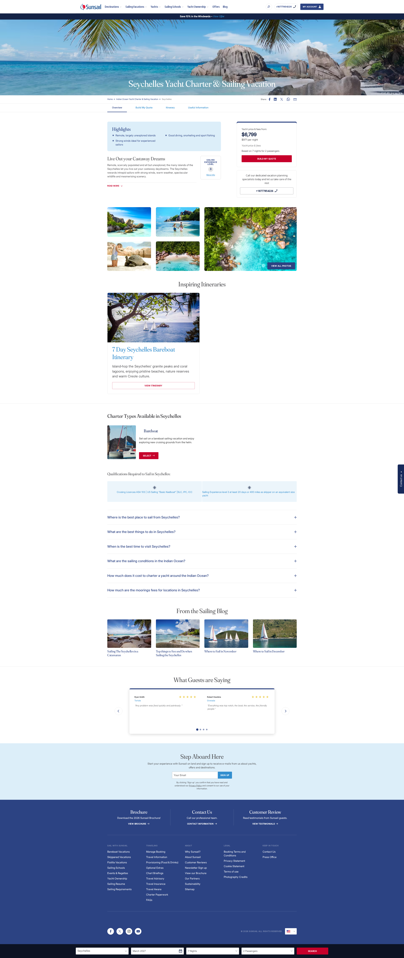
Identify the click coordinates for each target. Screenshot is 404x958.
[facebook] (110, 931)
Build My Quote (144, 107)
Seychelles (167, 99)
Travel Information (156, 857)
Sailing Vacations (134, 7)
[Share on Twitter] (281, 99)
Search (312, 951)
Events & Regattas (117, 873)
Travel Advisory (155, 878)
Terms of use (231, 871)
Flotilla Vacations (117, 862)
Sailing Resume (116, 883)
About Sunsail (193, 857)
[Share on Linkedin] (275, 99)
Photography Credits (235, 876)
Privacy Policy (195, 785)
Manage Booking (155, 851)
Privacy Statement (234, 860)
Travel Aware (153, 889)
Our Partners (192, 878)
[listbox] (102, 951)
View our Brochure (195, 873)
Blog (225, 7)
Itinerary (170, 107)
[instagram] (129, 931)
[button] (401, 479)
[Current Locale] (291, 931)
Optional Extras (154, 867)
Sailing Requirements (119, 889)
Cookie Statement (234, 866)
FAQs (149, 900)
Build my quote (266, 158)
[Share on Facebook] (269, 99)
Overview (117, 107)
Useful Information (198, 107)
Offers (216, 7)
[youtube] (138, 931)
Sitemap (189, 889)
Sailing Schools (173, 7)
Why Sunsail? (192, 851)
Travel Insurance (155, 883)
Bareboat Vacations (118, 851)
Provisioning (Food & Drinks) (162, 862)
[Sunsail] (91, 7)
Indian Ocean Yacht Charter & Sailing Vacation (137, 99)
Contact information (200, 823)
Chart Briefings (154, 873)
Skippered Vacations (119, 857)
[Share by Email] (295, 99)
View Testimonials (264, 823)
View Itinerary (153, 385)
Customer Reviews (196, 862)
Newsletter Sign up (196, 867)
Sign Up (224, 775)
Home (110, 99)
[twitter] (119, 931)
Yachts (154, 7)
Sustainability (192, 883)
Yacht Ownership (196, 7)
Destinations (112, 7)
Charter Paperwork (157, 894)
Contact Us (269, 851)
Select (147, 455)
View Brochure (137, 823)
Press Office (269, 857)
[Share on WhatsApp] (288, 99)
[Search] (269, 7)
